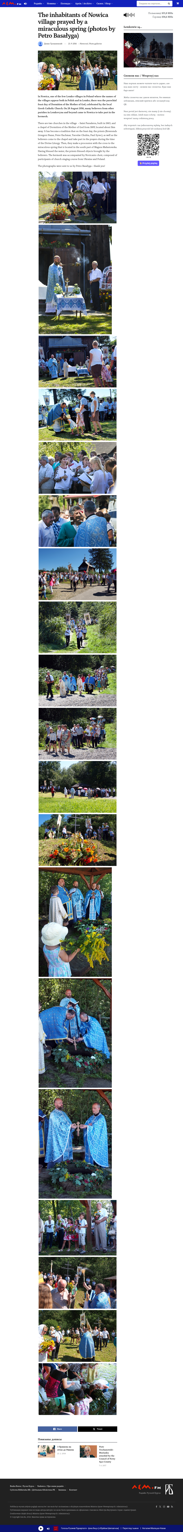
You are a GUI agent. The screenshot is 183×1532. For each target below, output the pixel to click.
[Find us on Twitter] (160, 1507)
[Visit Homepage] (11, 3)
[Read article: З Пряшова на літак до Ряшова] (46, 1451)
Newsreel (84, 44)
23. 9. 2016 (72, 44)
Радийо (38, 3)
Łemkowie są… (133, 26)
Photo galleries (95, 44)
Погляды (65, 3)
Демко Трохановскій (53, 44)
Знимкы (62, 1490)
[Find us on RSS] (172, 1507)
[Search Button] (169, 3)
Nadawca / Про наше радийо (50, 1486)
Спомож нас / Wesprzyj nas (141, 75)
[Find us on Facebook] (156, 1507)
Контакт (73, 1490)
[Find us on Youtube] (168, 1507)
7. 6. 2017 (102, 1466)
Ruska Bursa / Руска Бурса (22, 1486)
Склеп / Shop (104, 3)
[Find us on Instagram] (164, 1507)
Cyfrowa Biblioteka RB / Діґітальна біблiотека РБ (32, 1490)
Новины (51, 3)
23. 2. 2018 (61, 1454)
